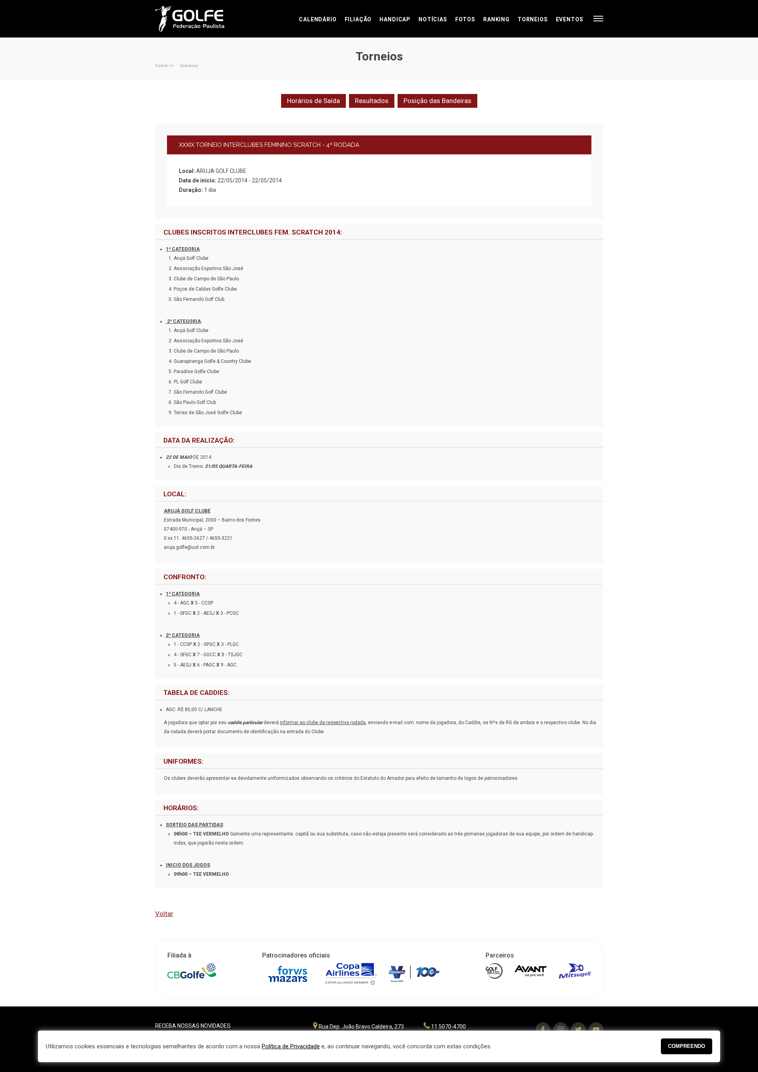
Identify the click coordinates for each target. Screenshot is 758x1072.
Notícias (432, 19)
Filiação (358, 19)
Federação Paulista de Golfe (197, 19)
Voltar (164, 914)
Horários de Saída (313, 101)
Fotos (465, 19)
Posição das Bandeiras (437, 101)
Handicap (395, 19)
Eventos (570, 19)
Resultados (371, 101)
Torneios (533, 19)
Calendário (317, 19)
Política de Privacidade (291, 1046)
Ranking (496, 19)
